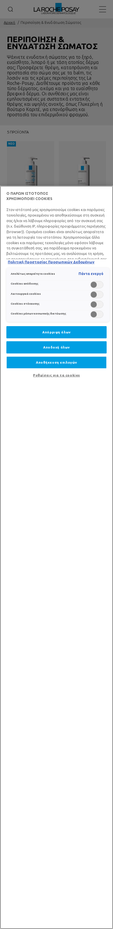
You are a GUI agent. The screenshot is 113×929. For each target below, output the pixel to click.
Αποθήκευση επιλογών (56, 362)
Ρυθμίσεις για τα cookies (56, 375)
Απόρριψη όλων (56, 332)
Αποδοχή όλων (56, 347)
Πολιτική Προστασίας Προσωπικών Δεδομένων (51, 262)
